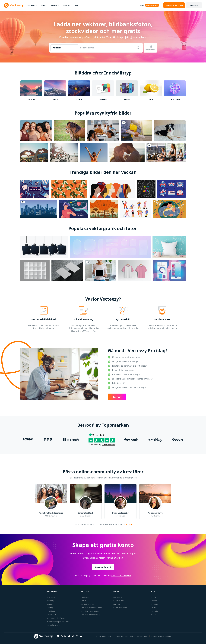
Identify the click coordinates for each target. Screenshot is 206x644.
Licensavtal (85, 597)
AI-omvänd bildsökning (56, 618)
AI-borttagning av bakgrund (58, 621)
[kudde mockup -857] (169, 247)
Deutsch (154, 608)
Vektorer (31, 5)
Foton (43, 5)
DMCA (83, 601)
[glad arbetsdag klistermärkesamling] (171, 189)
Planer (141, 5)
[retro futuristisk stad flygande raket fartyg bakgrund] (104, 209)
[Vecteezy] (14, 5)
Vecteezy (50, 601)
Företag (50, 608)
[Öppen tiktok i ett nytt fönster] (73, 636)
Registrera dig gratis (103, 567)
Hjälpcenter (118, 597)
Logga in (194, 5)
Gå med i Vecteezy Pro (121, 575)
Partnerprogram (87, 604)
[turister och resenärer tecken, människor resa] (135, 209)
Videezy (50, 604)
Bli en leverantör (120, 608)
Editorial (66, 5)
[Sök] (138, 47)
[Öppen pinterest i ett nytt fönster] (69, 636)
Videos (54, 5)
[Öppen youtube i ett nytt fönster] (81, 636)
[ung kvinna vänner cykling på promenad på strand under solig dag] (64, 152)
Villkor (132, 636)
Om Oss (116, 604)
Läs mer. (127, 524)
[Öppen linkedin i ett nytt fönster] (65, 636)
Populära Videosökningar (91, 615)
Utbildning (51, 611)
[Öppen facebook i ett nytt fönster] (58, 636)
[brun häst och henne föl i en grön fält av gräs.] (69, 130)
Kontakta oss (118, 601)
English (154, 597)
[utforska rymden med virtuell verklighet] (73, 209)
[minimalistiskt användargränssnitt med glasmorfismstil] (169, 270)
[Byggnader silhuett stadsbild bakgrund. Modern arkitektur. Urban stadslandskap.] (38, 209)
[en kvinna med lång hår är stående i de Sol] (94, 152)
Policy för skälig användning (161, 636)
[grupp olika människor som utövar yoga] (166, 152)
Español (154, 601)
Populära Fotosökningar (90, 611)
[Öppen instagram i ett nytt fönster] (62, 636)
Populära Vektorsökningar (91, 608)
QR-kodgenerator (54, 625)
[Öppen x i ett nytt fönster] (77, 636)
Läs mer (117, 397)
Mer (77, 5)
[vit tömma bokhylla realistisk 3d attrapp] (35, 270)
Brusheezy (51, 597)
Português (155, 604)
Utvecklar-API (52, 615)
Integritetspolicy (143, 636)
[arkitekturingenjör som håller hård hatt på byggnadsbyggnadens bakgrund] (136, 130)
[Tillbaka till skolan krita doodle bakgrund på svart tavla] (146, 189)
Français (154, 611)
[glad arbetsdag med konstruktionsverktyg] (34, 189)
